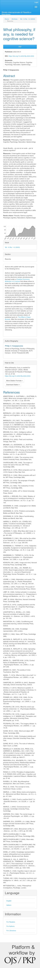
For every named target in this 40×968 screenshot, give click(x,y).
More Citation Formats (14, 380)
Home (7, 19)
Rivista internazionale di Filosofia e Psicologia (16, 13)
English (9, 901)
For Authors (11, 926)
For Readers (11, 922)
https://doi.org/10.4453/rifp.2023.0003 (21, 56)
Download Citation (12, 384)
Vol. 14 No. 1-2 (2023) (27, 19)
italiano (9, 905)
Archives (14, 19)
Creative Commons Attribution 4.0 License (17, 280)
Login (36, 2)
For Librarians (11, 930)
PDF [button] (20, 47)
